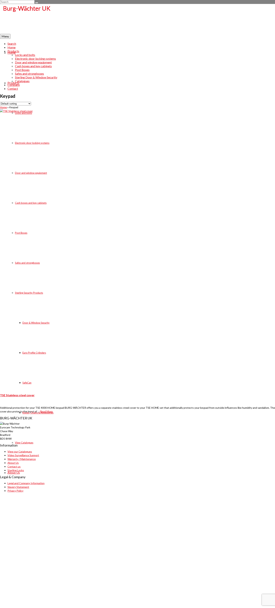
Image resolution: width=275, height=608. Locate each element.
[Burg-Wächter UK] (137, 19)
